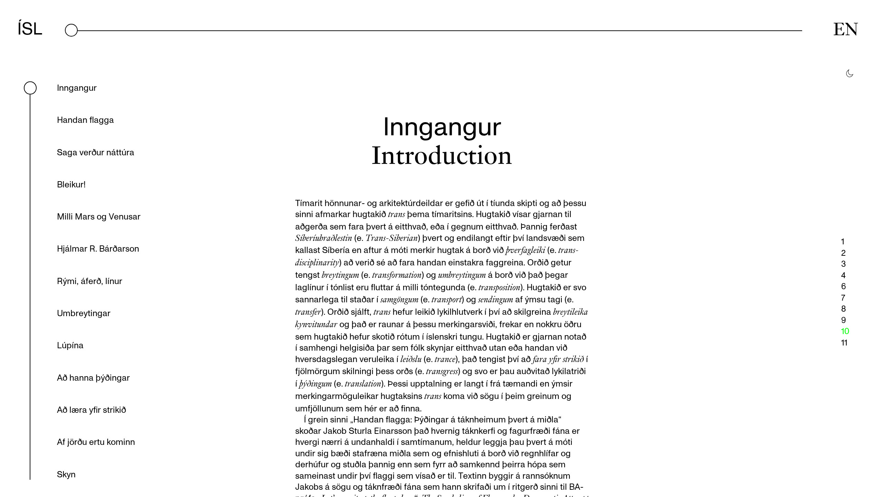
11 (844, 342)
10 (845, 331)
